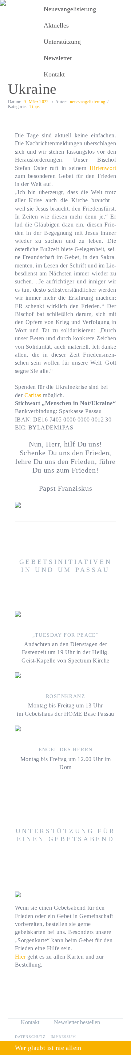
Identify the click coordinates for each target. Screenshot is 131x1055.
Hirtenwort (103, 168)
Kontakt (30, 1022)
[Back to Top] (111, 1032)
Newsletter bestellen (76, 1022)
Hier (20, 957)
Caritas (32, 395)
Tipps (34, 106)
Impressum (63, 1037)
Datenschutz (31, 1037)
